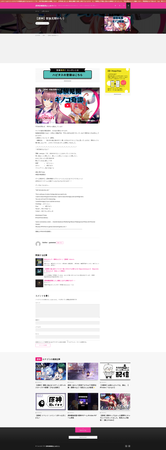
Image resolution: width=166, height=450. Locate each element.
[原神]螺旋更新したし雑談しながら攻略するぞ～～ (59, 280)
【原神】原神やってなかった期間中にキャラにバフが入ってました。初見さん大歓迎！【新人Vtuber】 (115, 417)
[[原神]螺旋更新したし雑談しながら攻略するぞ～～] (39, 283)
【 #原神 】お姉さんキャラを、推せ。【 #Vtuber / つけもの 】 (114, 386)
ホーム (37, 11)
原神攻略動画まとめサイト (53, 446)
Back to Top (83, 430)
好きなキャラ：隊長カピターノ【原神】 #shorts (59, 259)
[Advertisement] (83, 49)
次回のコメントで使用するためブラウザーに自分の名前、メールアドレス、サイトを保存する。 (61, 342)
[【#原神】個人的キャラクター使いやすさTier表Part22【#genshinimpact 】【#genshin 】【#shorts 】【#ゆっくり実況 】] (39, 272)
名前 (37, 320)
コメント (37, 302)
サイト (37, 334)
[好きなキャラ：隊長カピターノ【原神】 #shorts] (39, 262)
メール (38, 327)
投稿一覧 (59, 242)
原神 (46, 23)
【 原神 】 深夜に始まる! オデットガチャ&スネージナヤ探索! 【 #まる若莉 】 (50, 386)
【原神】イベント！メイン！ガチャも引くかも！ (50, 416)
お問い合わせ (45, 11)
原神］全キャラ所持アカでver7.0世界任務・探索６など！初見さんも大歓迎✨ (82, 386)
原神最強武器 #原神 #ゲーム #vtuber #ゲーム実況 (82, 416)
